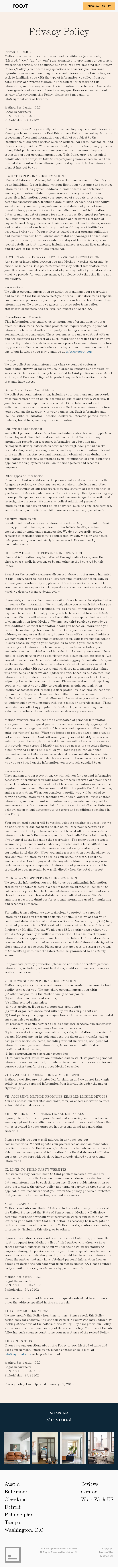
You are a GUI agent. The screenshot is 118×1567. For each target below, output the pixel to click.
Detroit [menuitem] (13, 1507)
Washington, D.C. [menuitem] (25, 1530)
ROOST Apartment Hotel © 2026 (59, 1548)
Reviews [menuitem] (90, 1484)
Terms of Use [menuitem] (106, 1552)
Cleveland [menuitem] (16, 1499)
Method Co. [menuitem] (106, 1555)
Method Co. (72, 1552)
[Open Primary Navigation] (7, 6)
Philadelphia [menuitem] (19, 1515)
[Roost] (20, 6)
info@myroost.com (79, 351)
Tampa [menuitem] (13, 1522)
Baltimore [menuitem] (16, 1492)
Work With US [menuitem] (97, 1499)
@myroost (59, 1419)
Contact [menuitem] (90, 1492)
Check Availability (99, 6)
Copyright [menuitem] (107, 1548)
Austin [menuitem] (12, 1484)
